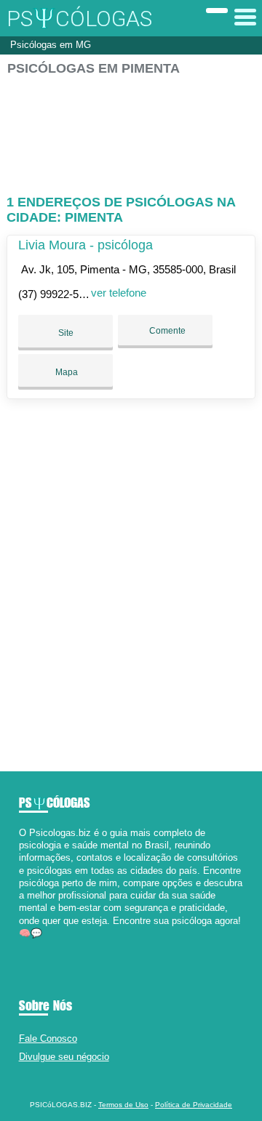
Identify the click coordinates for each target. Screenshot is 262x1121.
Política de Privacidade (193, 1105)
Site (66, 333)
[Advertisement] (131, 129)
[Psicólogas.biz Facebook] (22, 945)
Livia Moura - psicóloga (85, 245)
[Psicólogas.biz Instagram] (35, 945)
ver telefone (118, 292)
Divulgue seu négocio (64, 1056)
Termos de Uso (123, 1105)
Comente (166, 331)
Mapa (65, 372)
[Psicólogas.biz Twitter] (28, 945)
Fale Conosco (48, 1038)
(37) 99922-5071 (57, 294)
